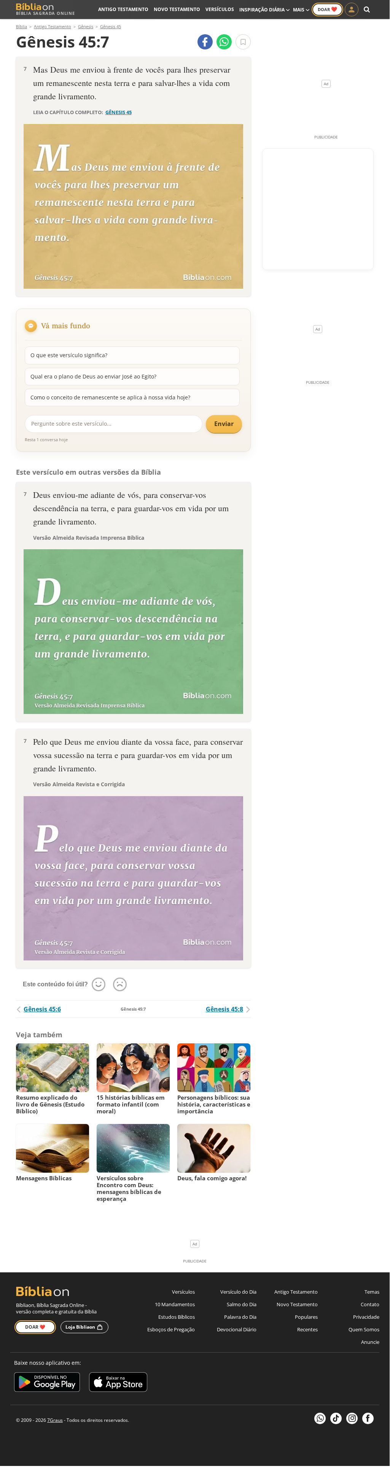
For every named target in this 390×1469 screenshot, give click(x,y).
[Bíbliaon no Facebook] (368, 1418)
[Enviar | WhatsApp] (224, 41)
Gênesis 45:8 (224, 1009)
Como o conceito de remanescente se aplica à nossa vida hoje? (110, 397)
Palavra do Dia (240, 1316)
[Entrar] (351, 9)
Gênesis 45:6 (42, 1009)
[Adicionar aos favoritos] (243, 41)
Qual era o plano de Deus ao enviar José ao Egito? (93, 376)
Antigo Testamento (123, 9)
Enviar (224, 424)
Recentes (307, 1329)
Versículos (219, 9)
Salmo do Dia (241, 1304)
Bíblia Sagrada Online (45, 13)
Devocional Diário (236, 1329)
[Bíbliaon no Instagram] (352, 1418)
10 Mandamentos (175, 1304)
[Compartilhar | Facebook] (205, 41)
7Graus (55, 1420)
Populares (306, 1316)
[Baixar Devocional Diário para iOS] (118, 1383)
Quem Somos (364, 1329)
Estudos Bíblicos (176, 1316)
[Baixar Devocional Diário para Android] (47, 1383)
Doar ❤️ (35, 1327)
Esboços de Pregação (171, 1329)
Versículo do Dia (238, 1291)
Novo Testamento (177, 9)
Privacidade (366, 1316)
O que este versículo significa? (68, 355)
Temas (372, 1291)
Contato (370, 1304)
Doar (327, 9)
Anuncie (370, 1342)
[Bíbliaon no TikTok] (336, 1418)
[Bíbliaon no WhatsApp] (320, 1418)
